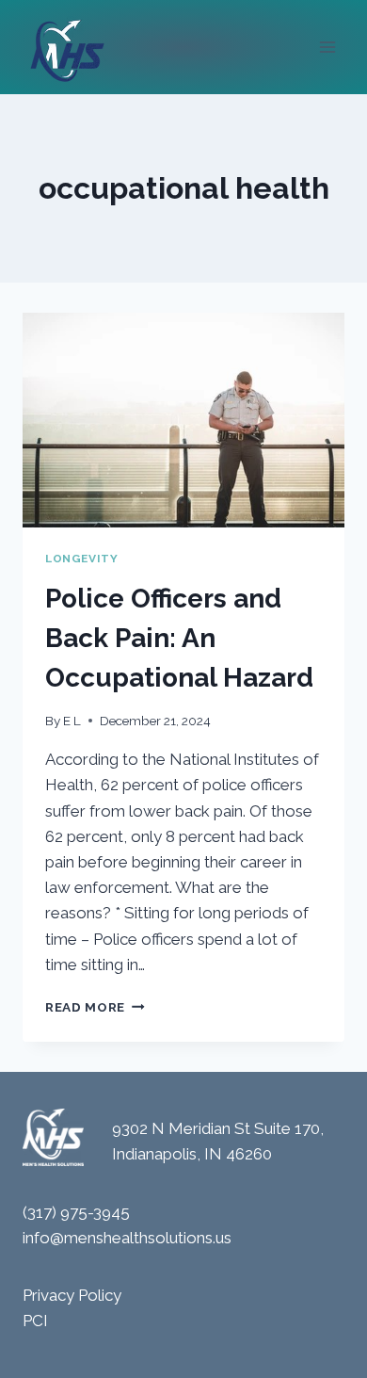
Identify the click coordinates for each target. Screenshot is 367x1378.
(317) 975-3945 (76, 1212)
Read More (95, 1006)
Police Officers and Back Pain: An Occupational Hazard (179, 638)
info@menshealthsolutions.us (127, 1237)
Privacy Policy (72, 1295)
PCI (35, 1320)
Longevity (81, 558)
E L (72, 720)
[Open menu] (327, 46)
